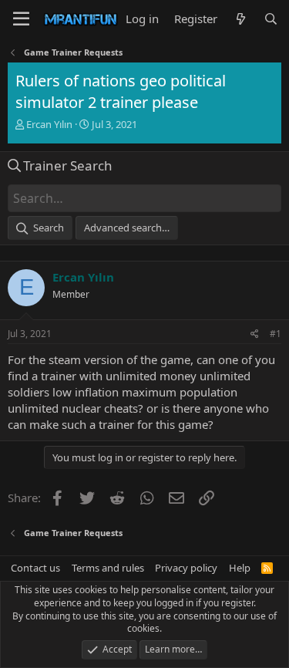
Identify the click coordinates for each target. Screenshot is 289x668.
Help (239, 568)
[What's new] (240, 19)
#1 (275, 333)
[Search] (271, 19)
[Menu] (21, 19)
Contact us (35, 568)
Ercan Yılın (49, 124)
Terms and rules (108, 568)
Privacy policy (186, 568)
